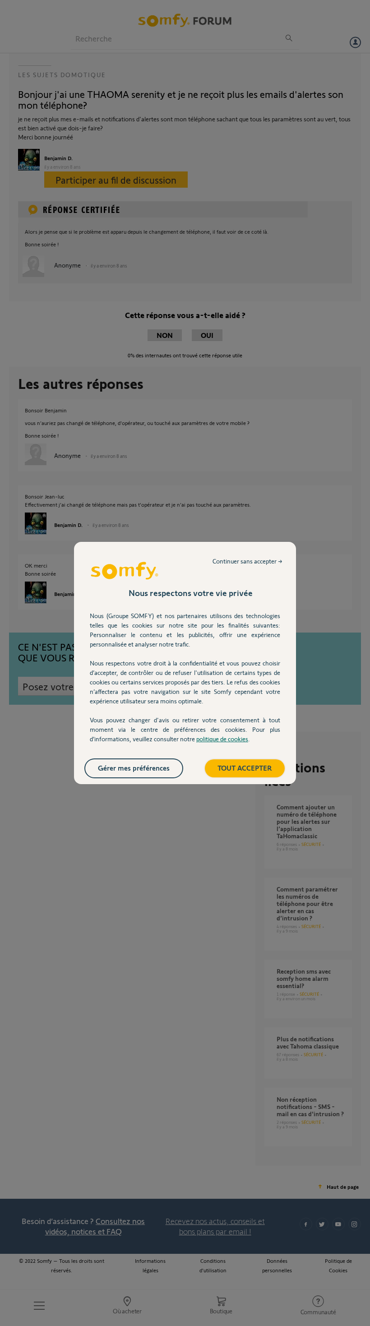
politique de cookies (222, 739)
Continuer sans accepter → (247, 561)
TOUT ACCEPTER (244, 767)
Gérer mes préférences (134, 767)
